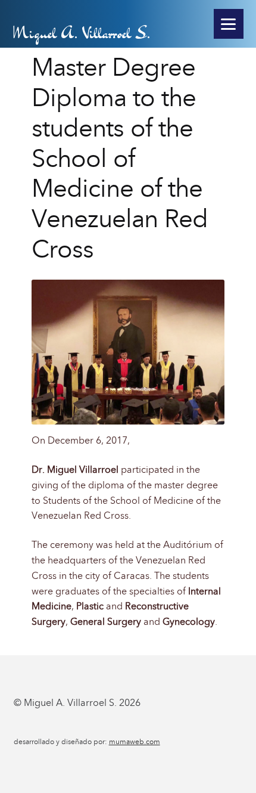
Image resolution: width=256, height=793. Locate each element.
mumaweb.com (134, 741)
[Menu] (228, 24)
